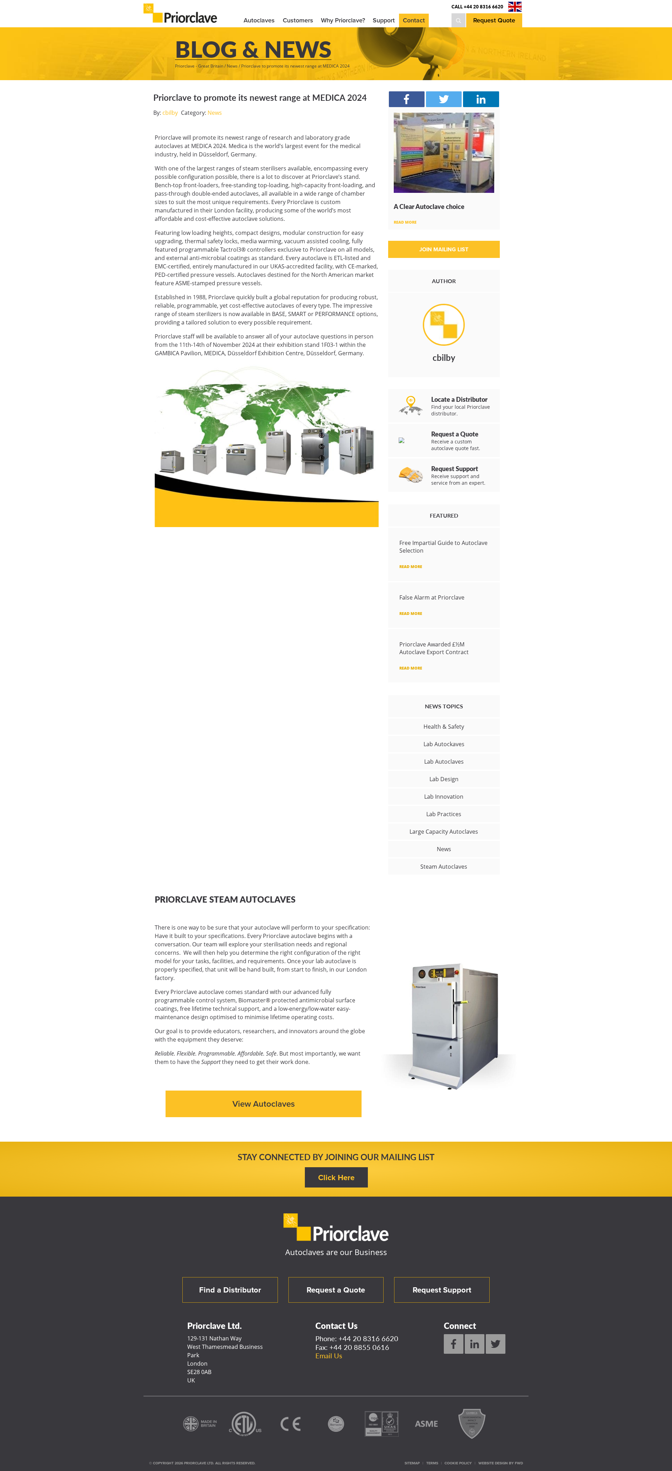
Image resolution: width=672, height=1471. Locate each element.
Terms (432, 1463)
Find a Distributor (230, 1290)
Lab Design (443, 779)
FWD (519, 1463)
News (215, 113)
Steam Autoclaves (443, 866)
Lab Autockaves (444, 744)
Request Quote (494, 20)
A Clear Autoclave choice (429, 206)
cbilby (170, 113)
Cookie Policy (458, 1463)
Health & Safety (444, 726)
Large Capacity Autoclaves (444, 831)
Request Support (442, 1290)
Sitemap (412, 1463)
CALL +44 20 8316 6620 (477, 6)
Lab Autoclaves (444, 761)
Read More (405, 222)
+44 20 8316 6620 (368, 1338)
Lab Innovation (443, 796)
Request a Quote (336, 1290)
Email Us (328, 1355)
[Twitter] (495, 1344)
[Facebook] (453, 1344)
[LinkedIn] (474, 1344)
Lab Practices (443, 814)
